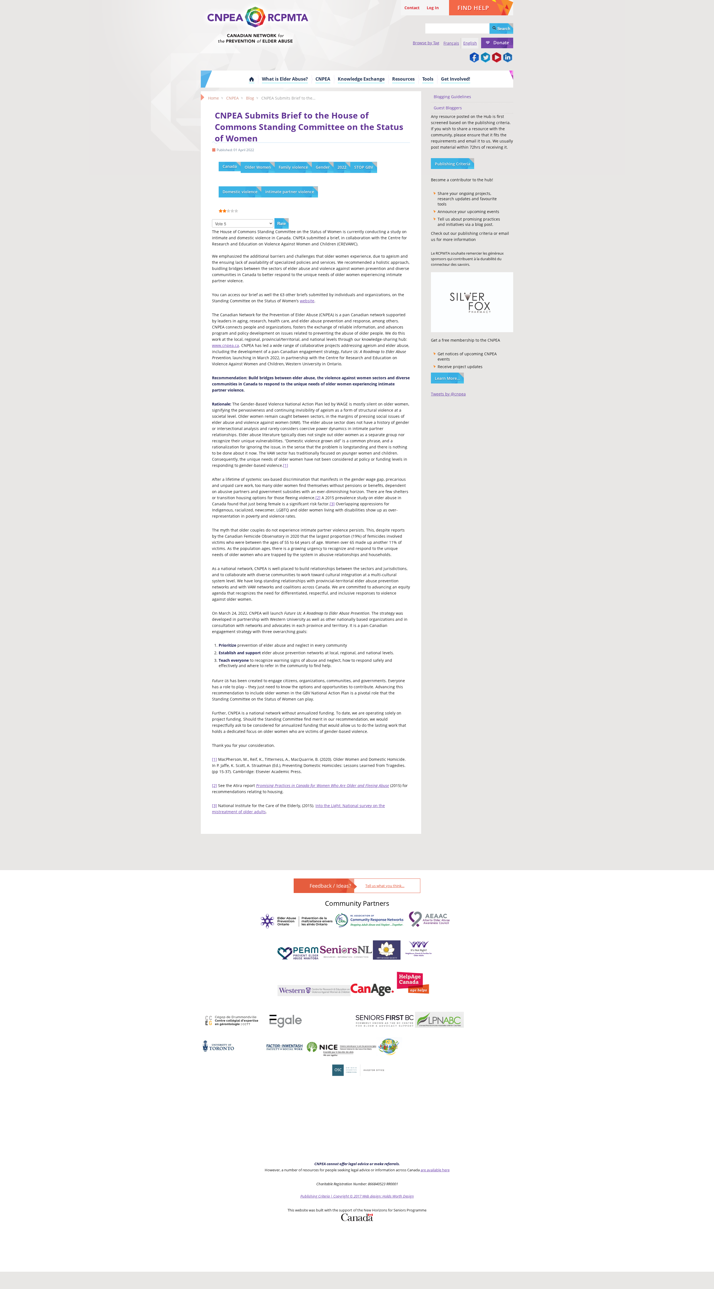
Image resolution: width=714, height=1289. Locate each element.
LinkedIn (507, 57)
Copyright (341, 1196)
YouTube (496, 57)
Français (451, 43)
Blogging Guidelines (452, 96)
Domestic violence (240, 191)
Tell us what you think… (384, 885)
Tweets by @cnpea (448, 394)
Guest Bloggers (448, 107)
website (307, 300)
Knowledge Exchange (361, 79)
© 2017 (355, 1196)
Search (503, 28)
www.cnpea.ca (225, 345)
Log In (433, 7)
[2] (317, 497)
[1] (285, 465)
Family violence (293, 167)
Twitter (485, 57)
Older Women (258, 167)
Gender (323, 167)
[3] (332, 503)
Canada (230, 166)
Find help (473, 8)
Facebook (474, 57)
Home (251, 79)
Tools (427, 79)
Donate (501, 43)
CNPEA (322, 79)
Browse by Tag (426, 42)
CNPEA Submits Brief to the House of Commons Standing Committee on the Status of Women (309, 127)
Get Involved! (455, 79)
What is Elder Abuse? (285, 79)
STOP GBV (363, 167)
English (470, 43)
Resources (403, 79)
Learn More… (447, 378)
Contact (411, 7)
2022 (341, 167)
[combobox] (457, 28)
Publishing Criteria (452, 163)
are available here (435, 1169)
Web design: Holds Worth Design (388, 1196)
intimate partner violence (289, 191)
